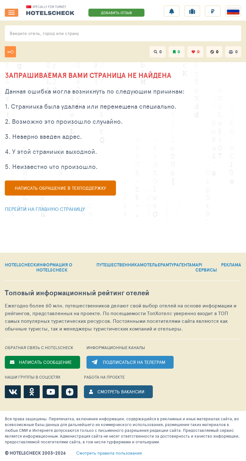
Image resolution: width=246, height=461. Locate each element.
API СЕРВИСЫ (206, 267)
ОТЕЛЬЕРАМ (156, 265)
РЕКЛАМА (231, 265)
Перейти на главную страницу (45, 209)
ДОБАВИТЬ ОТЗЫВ (116, 12)
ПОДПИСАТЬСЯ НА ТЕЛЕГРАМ (134, 362)
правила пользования (109, 453)
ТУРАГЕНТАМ (182, 265)
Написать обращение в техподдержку (60, 188)
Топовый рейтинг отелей (77, 293)
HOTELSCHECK (20, 265)
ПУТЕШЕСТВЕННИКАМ (120, 265)
